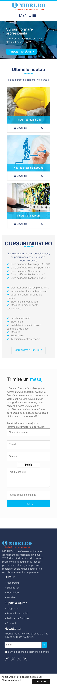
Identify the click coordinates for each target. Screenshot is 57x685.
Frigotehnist (17, 335)
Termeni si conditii (39, 651)
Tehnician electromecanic (25, 339)
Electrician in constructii (24, 301)
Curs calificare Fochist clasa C (28, 277)
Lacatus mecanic (20, 318)
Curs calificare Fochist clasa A (28, 274)
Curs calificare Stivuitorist (26, 271)
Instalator (12, 597)
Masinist (15, 331)
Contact (11, 623)
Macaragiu (13, 582)
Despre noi (13, 608)
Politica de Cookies (18, 618)
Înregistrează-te (20, 51)
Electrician (17, 321)
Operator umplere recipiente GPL (30, 287)
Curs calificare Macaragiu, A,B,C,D (30, 264)
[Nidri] (28, 6)
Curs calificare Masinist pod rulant (30, 267)
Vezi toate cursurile (28, 350)
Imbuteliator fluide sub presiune (29, 291)
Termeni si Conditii (17, 613)
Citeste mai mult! (11, 680)
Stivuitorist (13, 587)
